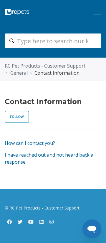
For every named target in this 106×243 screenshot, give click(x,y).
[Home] (17, 12)
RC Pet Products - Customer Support (45, 66)
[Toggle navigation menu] (97, 12)
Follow (17, 116)
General (19, 73)
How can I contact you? (30, 143)
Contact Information (57, 73)
